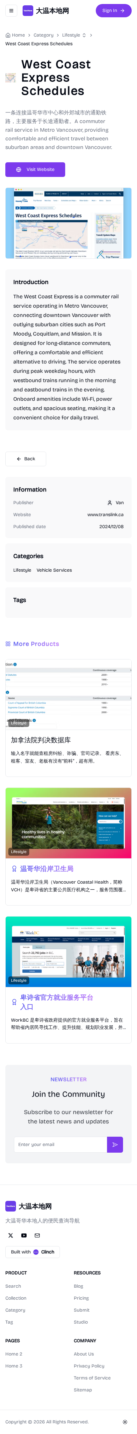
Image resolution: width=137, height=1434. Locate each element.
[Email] (37, 1235)
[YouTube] (24, 1235)
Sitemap (83, 1390)
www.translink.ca (105, 514)
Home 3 (13, 1366)
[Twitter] (10, 1235)
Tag (9, 1322)
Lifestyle (71, 35)
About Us (84, 1354)
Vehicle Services (54, 570)
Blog (78, 1286)
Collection (15, 1298)
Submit (81, 1310)
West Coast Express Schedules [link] (38, 44)
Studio (81, 1322)
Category (15, 1310)
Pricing (81, 1298)
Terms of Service (92, 1378)
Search (13, 1286)
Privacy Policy (89, 1366)
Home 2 (13, 1354)
